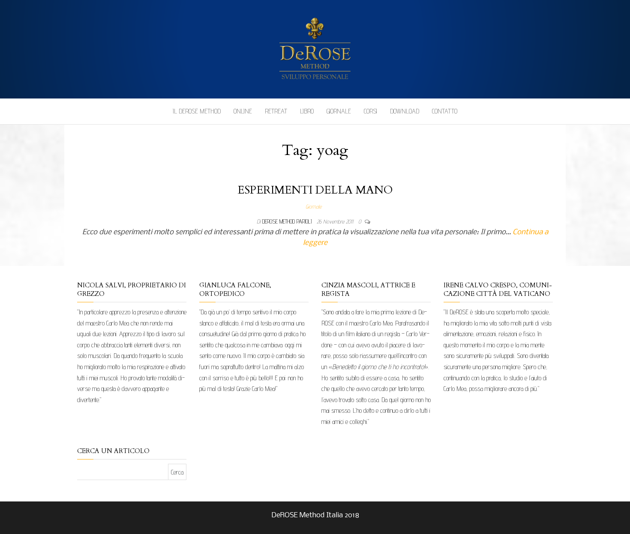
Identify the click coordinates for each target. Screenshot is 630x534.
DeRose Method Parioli (287, 221)
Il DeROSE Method (197, 111)
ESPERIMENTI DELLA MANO (315, 189)
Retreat (276, 111)
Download (404, 111)
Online (243, 111)
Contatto (444, 111)
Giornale (339, 111)
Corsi (370, 111)
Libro (307, 111)
